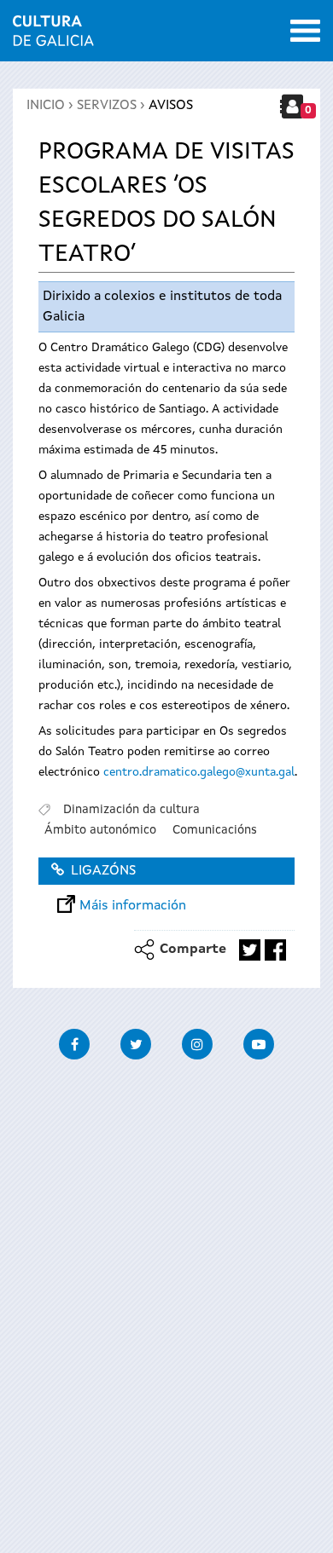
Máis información (132, 906)
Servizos (107, 106)
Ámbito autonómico (100, 830)
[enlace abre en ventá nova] (249, 950)
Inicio (45, 106)
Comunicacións (214, 830)
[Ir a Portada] (53, 36)
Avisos (171, 106)
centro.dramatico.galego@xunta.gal (199, 772)
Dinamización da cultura (131, 810)
